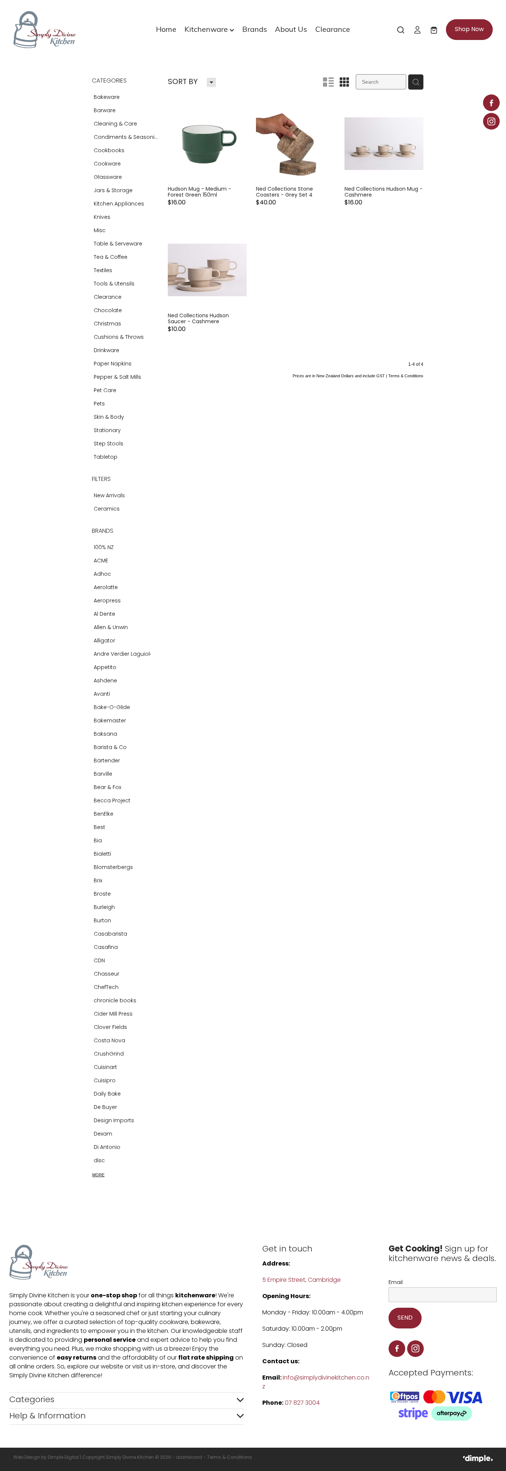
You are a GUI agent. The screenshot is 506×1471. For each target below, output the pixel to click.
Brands (254, 29)
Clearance (332, 29)
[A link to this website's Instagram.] (491, 121)
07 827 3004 (302, 1403)
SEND (405, 1318)
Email (396, 1283)
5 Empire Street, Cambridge (302, 1280)
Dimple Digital (63, 1457)
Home (166, 29)
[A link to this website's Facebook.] (491, 102)
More (98, 1175)
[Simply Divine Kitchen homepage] (61, 29)
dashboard (189, 1457)
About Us (291, 29)
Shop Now (469, 29)
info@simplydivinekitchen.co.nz (315, 1382)
